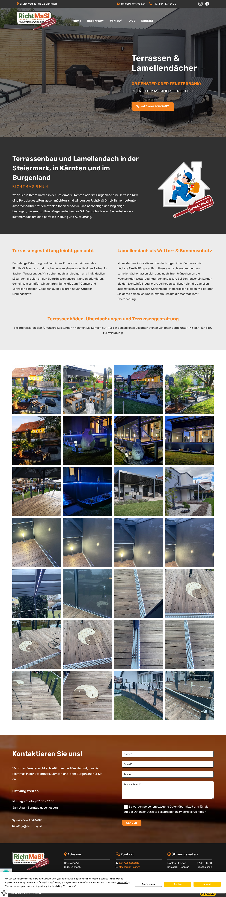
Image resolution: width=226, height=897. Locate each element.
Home (77, 20)
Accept (207, 884)
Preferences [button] (69, 886)
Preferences (148, 884)
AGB (132, 20)
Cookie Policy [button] (123, 882)
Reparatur (94, 20)
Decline (178, 884)
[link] (95, 21)
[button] (153, 106)
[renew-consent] (4, 893)
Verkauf (115, 20)
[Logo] (39, 20)
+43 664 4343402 (129, 863)
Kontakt (147, 20)
